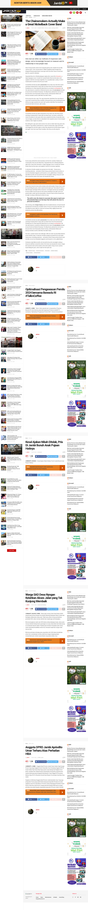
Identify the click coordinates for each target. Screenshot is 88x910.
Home (3, 8)
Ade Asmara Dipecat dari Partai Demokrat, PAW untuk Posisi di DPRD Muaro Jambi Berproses (11, 449)
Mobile (42, 27)
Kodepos (70, 57)
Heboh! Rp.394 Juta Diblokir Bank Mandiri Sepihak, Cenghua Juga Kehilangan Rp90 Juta (14, 93)
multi (69, 88)
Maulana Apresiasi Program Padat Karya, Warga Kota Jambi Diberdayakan (14, 280)
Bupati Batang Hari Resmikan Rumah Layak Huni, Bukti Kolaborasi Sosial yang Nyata (11, 342)
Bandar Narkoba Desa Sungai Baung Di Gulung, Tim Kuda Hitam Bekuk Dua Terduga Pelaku (14, 519)
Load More (11, 550)
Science (46, 27)
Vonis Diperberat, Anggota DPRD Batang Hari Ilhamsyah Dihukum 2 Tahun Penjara (14, 379)
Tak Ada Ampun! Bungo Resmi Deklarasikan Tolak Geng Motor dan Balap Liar (14, 312)
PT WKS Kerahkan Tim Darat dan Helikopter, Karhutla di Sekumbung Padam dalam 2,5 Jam (14, 175)
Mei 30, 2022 (34, 27)
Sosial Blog (37, 15)
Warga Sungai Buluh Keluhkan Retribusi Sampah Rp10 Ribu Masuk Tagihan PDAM (13, 252)
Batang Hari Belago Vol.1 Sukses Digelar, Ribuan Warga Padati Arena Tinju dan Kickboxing (14, 495)
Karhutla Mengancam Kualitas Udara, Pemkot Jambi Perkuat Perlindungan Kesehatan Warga (14, 54)
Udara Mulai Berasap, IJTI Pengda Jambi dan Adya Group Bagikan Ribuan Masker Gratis (14, 215)
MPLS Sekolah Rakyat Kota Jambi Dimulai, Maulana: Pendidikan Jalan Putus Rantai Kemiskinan (14, 396)
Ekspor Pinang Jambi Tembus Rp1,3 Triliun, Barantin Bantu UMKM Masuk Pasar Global (13, 119)
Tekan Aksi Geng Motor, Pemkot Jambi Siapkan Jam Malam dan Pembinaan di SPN (14, 46)
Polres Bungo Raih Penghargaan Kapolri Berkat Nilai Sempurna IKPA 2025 (14, 288)
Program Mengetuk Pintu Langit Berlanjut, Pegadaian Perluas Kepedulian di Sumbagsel (14, 183)
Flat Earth (47, 250)
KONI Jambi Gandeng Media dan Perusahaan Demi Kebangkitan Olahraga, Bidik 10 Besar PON (14, 412)
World (57, 27)
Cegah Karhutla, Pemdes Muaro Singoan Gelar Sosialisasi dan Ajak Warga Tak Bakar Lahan (14, 200)
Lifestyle (20, 8)
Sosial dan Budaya (32, 590)
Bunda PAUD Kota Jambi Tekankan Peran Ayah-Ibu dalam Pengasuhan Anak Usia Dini (14, 480)
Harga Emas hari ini (47, 15)
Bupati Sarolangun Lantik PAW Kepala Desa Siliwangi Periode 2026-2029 (13, 511)
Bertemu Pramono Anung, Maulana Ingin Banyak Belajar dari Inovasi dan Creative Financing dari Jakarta (76, 24)
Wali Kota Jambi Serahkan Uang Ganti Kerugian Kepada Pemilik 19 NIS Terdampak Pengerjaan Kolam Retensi (75, 29)
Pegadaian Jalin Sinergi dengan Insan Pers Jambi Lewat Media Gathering (14, 222)
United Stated (37, 252)
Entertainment (11, 8)
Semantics (58, 76)
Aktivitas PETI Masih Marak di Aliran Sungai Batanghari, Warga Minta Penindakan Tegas (14, 488)
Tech (17, 8)
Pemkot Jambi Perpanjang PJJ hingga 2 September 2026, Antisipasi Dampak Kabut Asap (14, 70)
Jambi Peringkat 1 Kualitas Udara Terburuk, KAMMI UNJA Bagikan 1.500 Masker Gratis (75, 51)
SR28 (69, 18)
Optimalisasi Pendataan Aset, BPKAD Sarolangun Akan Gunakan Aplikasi (14, 358)
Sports (50, 27)
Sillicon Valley (29, 252)
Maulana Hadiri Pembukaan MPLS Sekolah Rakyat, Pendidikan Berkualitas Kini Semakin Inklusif (14, 420)
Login (85, 8)
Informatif (71, 62)
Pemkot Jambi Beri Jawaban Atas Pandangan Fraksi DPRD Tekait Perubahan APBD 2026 (14, 78)
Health (39, 27)
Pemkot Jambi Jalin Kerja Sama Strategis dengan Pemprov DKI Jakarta (14, 25)
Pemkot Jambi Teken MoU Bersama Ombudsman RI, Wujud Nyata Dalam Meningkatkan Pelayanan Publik (75, 34)
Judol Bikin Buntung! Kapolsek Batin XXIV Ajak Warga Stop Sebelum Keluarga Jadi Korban (14, 86)
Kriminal (30, 438)
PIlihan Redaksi (32, 285)
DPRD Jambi (31, 743)
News (6, 8)
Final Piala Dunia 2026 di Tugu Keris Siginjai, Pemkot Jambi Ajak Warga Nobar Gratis (14, 526)
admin (28, 27)
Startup (53, 27)
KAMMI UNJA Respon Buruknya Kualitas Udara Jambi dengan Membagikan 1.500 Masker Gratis (14, 149)
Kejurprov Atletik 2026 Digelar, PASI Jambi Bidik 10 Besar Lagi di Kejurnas (14, 534)
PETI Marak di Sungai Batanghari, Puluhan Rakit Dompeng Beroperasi (14, 272)
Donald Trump (32, 250)
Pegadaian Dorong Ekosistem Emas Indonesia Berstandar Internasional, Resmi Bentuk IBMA (14, 168)
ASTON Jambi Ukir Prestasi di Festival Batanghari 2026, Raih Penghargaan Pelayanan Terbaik (14, 160)
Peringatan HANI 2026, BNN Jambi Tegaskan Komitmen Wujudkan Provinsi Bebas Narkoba (14, 503)
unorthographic (57, 88)
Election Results (40, 250)
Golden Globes (54, 250)
